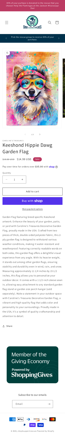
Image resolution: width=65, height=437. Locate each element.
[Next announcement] (58, 38)
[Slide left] (25, 134)
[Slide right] (40, 134)
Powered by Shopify (45, 431)
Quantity (6, 172)
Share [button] (9, 325)
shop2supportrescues (27, 431)
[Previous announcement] (6, 38)
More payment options (32, 209)
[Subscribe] (49, 404)
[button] (6, 22)
